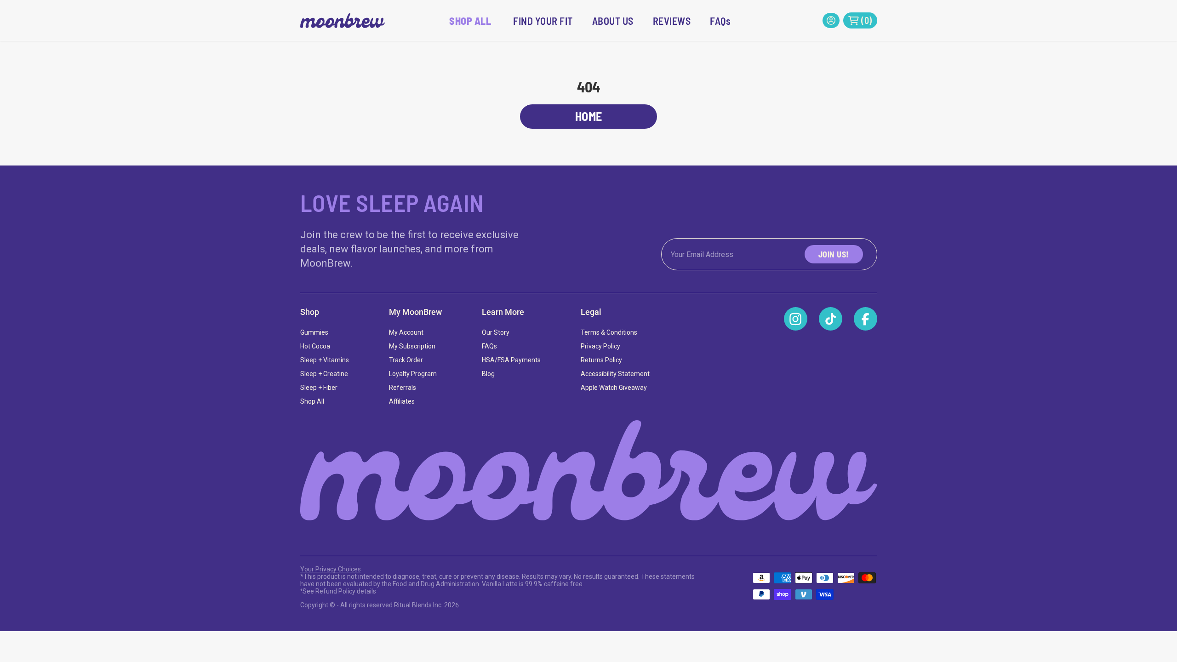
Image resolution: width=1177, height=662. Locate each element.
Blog (488, 373)
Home (588, 116)
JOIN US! (833, 254)
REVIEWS (672, 21)
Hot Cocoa (315, 346)
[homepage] (342, 20)
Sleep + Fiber (318, 387)
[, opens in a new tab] (795, 319)
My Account (406, 332)
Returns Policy (601, 360)
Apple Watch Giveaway (614, 387)
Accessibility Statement (615, 373)
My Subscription (412, 346)
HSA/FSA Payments (511, 360)
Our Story (495, 332)
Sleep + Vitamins (324, 360)
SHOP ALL (470, 21)
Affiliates (402, 401)
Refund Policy (335, 591)
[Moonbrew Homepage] (588, 470)
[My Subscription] (831, 20)
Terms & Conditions (609, 332)
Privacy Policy (600, 346)
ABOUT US (613, 21)
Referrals (402, 387)
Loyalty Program (413, 373)
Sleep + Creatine (324, 373)
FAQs (720, 21)
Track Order (406, 360)
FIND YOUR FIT (543, 21)
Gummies (314, 332)
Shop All (312, 401)
